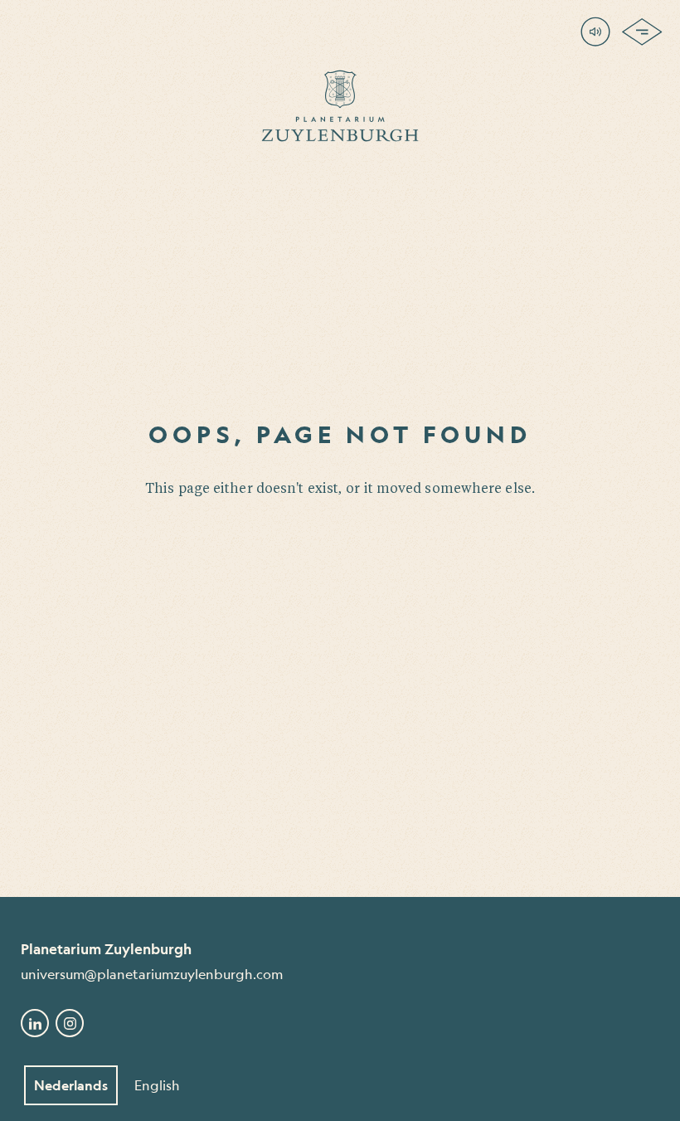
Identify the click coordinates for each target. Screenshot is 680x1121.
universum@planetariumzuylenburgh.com (152, 973)
